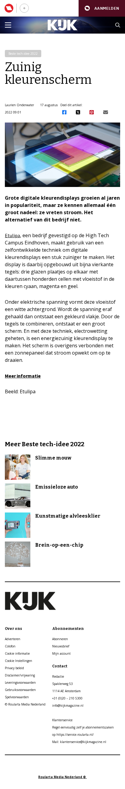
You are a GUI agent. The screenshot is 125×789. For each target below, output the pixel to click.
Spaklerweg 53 (62, 684)
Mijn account (61, 653)
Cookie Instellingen (18, 661)
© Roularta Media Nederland (25, 704)
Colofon (10, 646)
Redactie (58, 676)
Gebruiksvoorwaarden (20, 690)
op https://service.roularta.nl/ (73, 734)
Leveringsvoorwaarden (20, 682)
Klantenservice (62, 720)
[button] (102, 8)
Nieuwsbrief (60, 646)
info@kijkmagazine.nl (67, 705)
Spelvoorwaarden (17, 697)
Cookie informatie (17, 653)
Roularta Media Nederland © (62, 777)
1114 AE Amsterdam (66, 691)
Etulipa (12, 235)
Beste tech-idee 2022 (23, 53)
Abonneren (60, 639)
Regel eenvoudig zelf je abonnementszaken (83, 727)
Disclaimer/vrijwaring (20, 675)
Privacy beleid (14, 668)
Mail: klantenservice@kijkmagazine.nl (79, 742)
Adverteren (12, 639)
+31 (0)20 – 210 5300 (67, 698)
